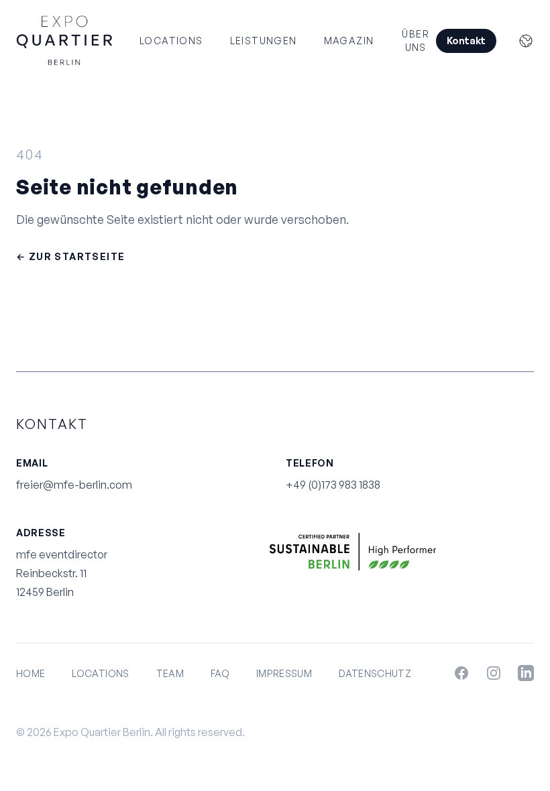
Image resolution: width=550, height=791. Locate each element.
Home (30, 673)
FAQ (220, 673)
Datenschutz (375, 673)
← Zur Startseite (70, 256)
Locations (171, 40)
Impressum (284, 673)
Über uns (415, 40)
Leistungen (263, 40)
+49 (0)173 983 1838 (333, 484)
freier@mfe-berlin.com (74, 484)
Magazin (349, 40)
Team (170, 673)
